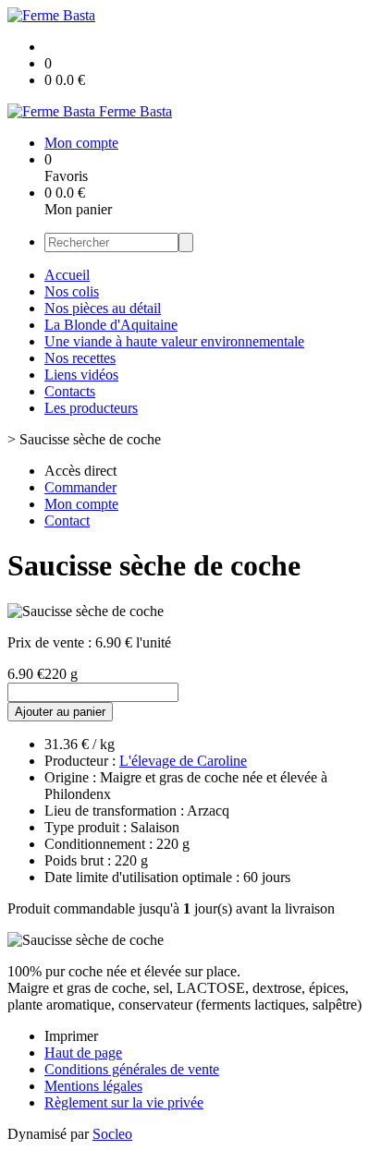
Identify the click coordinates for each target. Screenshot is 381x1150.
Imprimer (71, 1036)
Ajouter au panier (60, 712)
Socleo (112, 1134)
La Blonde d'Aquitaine (111, 325)
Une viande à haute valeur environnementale (174, 341)
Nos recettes (80, 358)
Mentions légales (93, 1086)
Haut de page (83, 1052)
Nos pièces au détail (102, 308)
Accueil (67, 275)
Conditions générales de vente (131, 1069)
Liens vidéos (81, 374)
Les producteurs (91, 408)
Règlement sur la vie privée (123, 1102)
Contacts (69, 391)
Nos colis (71, 291)
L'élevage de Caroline (183, 761)
